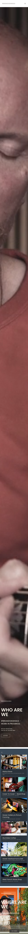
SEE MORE (5, 735)
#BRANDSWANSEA (8, 4)
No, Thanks (14, 931)
